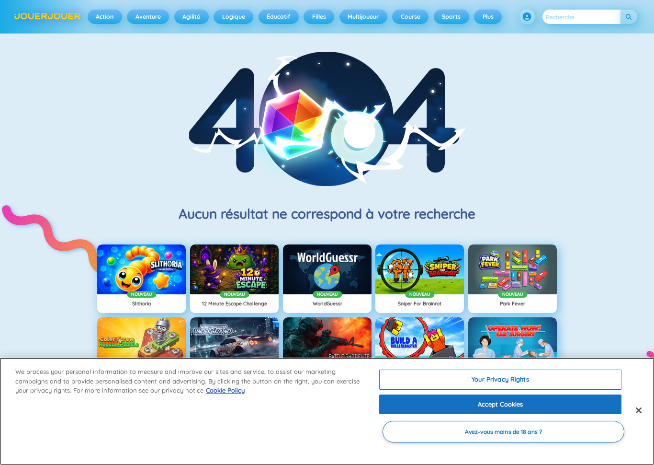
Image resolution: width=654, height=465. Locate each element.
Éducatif (278, 16)
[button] (527, 16)
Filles (319, 16)
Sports (451, 16)
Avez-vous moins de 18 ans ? (503, 431)
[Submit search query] (628, 17)
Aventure (148, 16)
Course (410, 16)
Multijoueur (363, 16)
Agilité (191, 16)
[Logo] (47, 17)
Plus (488, 16)
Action (104, 16)
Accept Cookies (500, 404)
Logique (233, 16)
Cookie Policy (225, 390)
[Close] (638, 410)
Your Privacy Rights (500, 379)
